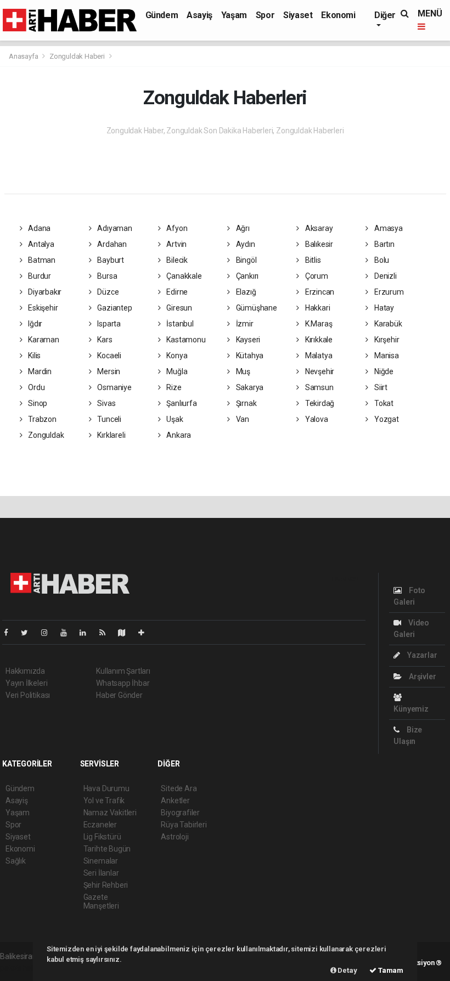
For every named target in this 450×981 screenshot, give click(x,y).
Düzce (107, 291)
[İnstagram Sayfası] (49, 632)
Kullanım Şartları (123, 671)
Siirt (380, 387)
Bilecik (176, 260)
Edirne (176, 291)
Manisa (385, 355)
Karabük (387, 323)
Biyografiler (180, 812)
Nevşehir (318, 371)
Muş (242, 371)
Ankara (178, 435)
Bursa (106, 276)
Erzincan (318, 291)
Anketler (175, 800)
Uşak (174, 419)
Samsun (318, 387)
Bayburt (109, 260)
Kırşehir (386, 339)
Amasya (387, 228)
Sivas (105, 403)
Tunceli (108, 419)
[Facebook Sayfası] (10, 632)
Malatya (317, 355)
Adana (38, 228)
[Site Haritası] (126, 632)
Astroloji (174, 836)
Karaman (42, 339)
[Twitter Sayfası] (29, 632)
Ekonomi (338, 15)
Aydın (244, 244)
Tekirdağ (318, 403)
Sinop (36, 403)
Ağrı (242, 228)
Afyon (176, 228)
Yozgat (385, 419)
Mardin (39, 371)
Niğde (383, 371)
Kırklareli (110, 435)
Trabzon (41, 419)
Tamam (389, 970)
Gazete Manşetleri (101, 901)
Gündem (161, 15)
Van (241, 419)
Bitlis (311, 260)
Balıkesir (318, 244)
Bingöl (245, 260)
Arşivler (421, 676)
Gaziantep (113, 307)
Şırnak (245, 403)
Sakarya (248, 387)
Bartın (383, 244)
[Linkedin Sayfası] (87, 632)
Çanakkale (183, 276)
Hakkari (316, 307)
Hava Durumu (106, 788)
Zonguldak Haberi (77, 56)
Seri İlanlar (101, 873)
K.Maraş (317, 323)
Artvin (176, 244)
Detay (346, 970)
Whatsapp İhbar (122, 683)
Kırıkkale (318, 339)
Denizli (384, 276)
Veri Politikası (27, 695)
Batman (40, 260)
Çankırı (246, 276)
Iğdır (34, 323)
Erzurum (388, 291)
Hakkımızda (25, 671)
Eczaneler (100, 824)
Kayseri (247, 339)
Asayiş (199, 15)
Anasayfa (24, 56)
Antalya (40, 244)
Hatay (383, 307)
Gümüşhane (255, 307)
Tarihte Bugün (107, 848)
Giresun (178, 307)
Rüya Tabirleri (183, 824)
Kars (103, 339)
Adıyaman (113, 228)
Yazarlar (421, 655)
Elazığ (245, 291)
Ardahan (110, 244)
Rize (173, 387)
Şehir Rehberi (105, 885)
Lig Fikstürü (102, 836)
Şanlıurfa (181, 403)
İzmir (244, 323)
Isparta (107, 323)
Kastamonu (185, 339)
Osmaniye (113, 387)
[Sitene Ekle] (145, 632)
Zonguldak (45, 435)
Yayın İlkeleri (26, 683)
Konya (176, 355)
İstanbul (179, 323)
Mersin (107, 371)
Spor (265, 15)
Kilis (33, 355)
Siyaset (297, 15)
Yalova (315, 419)
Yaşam (234, 15)
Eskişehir (42, 307)
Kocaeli (108, 355)
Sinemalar (100, 860)
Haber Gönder (119, 695)
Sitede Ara (178, 788)
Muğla (176, 371)
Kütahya (248, 355)
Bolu (381, 260)
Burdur (38, 276)
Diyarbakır (43, 291)
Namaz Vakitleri (110, 812)
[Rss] (106, 632)
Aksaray (318, 228)
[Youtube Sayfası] (68, 632)
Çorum (315, 276)
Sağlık (15, 860)
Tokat (383, 403)
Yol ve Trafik (104, 800)
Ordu (35, 387)
